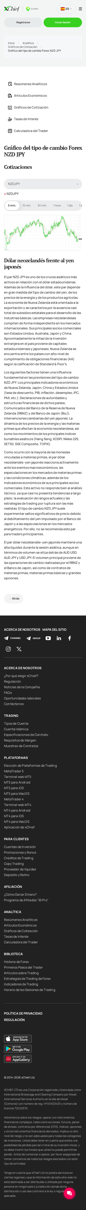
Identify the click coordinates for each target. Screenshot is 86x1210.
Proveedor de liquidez (20, 869)
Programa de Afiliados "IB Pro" (26, 900)
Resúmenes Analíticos (30, 84)
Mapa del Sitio (54, 630)
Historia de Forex (16, 962)
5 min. (12, 205)
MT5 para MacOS (16, 793)
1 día (70, 205)
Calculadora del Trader (31, 131)
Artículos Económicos (30, 95)
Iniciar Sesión (63, 22)
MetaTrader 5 (14, 771)
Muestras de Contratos (21, 746)
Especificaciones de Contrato (26, 734)
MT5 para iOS (14, 788)
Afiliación (13, 886)
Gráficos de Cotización (22, 47)
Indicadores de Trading (21, 984)
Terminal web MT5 (17, 776)
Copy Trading (14, 863)
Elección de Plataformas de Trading (30, 765)
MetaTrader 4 (14, 799)
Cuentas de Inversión (20, 847)
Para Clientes (16, 839)
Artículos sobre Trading (21, 973)
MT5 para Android (17, 782)
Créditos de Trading (18, 858)
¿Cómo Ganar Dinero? (20, 894)
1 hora (57, 205)
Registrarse (23, 22)
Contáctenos (14, 704)
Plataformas (16, 757)
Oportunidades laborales (22, 698)
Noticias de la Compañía (22, 687)
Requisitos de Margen (20, 740)
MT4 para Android (17, 810)
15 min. (27, 205)
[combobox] (43, 184)
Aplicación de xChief (19, 827)
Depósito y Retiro (16, 875)
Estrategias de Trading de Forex (27, 978)
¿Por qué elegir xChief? (21, 676)
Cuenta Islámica (16, 729)
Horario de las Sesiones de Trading (29, 990)
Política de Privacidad (23, 1013)
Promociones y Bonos (20, 852)
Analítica (28, 43)
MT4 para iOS (14, 816)
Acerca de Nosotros (22, 630)
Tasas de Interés (26, 119)
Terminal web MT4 (17, 805)
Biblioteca (13, 954)
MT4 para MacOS (16, 821)
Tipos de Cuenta (16, 723)
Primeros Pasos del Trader (23, 967)
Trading (11, 715)
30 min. (42, 205)
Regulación (12, 681)
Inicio (11, 43)
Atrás (15, 598)
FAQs (8, 692)
